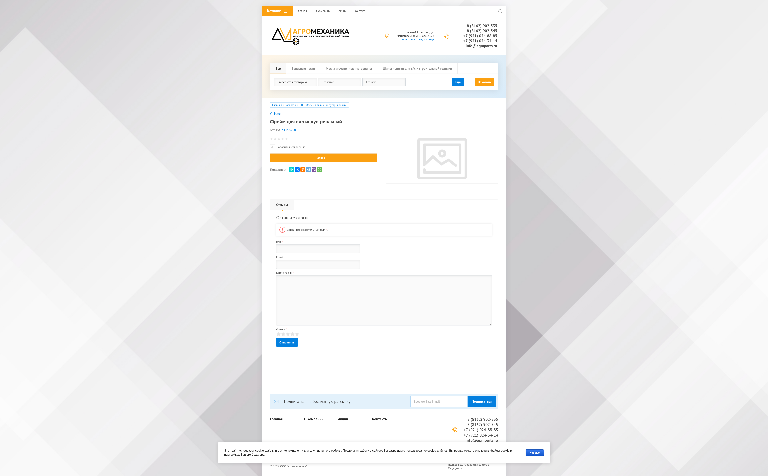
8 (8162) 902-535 (482, 25)
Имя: (279, 241)
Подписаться (482, 401)
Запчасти (290, 105)
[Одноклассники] (302, 169)
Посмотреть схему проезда (417, 39)
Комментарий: (285, 272)
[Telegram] (308, 169)
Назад (279, 114)
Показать (484, 82)
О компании (313, 419)
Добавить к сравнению (290, 147)
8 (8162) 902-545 (482, 30)
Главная (277, 105)
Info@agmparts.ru (481, 45)
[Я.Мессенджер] (291, 169)
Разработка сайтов (475, 464)
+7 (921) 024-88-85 (480, 35)
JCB (301, 105)
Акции (343, 419)
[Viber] (314, 169)
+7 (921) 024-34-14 (480, 40)
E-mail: (280, 257)
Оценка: (281, 329)
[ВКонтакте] (297, 169)
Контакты (380, 419)
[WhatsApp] (319, 169)
